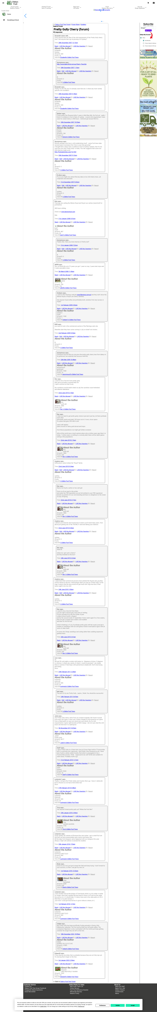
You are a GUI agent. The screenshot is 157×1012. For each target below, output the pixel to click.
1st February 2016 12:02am (69, 871)
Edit (63, 71)
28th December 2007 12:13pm (68, 43)
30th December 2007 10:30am (70, 122)
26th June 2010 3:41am (68, 637)
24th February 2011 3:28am (67, 672)
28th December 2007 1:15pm (70, 68)
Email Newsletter (30, 992)
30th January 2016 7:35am (67, 844)
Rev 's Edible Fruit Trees (68, 409)
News (117, 993)
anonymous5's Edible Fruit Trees (73, 374)
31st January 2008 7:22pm (69, 245)
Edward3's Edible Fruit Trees (69, 977)
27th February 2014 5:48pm (67, 788)
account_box (154, 3)
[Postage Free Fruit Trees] (148, 54)
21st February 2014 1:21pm (69, 760)
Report (90, 46)
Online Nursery (74, 988)
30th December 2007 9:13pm (68, 155)
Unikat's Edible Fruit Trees (71, 949)
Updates (83, 24)
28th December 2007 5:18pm (68, 94)
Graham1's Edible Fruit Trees (72, 320)
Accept (133, 1005)
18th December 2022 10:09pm (70, 934)
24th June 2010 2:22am (68, 558)
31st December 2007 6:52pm (70, 182)
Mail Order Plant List (76, 986)
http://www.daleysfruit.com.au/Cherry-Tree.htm (71, 64)
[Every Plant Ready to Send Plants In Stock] (148, 79)
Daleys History (120, 990)
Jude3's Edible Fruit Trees (68, 743)
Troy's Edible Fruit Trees (70, 829)
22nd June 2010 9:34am (66, 466)
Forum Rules (76, 24)
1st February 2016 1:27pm (67, 904)
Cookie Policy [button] (43, 1006)
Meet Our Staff (120, 986)
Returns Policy (74, 993)
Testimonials (119, 992)
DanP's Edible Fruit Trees (70, 774)
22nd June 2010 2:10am (66, 393)
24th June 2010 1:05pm (66, 589)
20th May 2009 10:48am (68, 360)
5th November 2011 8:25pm (67, 728)
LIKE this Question (79, 46)
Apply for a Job (120, 988)
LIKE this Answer (65, 46)
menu (3, 3)
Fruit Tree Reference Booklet (79, 990)
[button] (101, 21)
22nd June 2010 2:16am (68, 440)
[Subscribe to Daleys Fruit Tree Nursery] (148, 35)
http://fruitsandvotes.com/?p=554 (65, 152)
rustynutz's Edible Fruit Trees (69, 686)
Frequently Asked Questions (34, 990)
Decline (118, 1005)
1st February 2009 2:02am (69, 305)
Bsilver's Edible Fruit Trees (71, 137)
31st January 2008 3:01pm (67, 219)
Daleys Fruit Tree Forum (62, 24)
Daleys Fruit (16, 3)
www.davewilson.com (68, 212)
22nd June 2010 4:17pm (68, 500)
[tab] (16, 7)
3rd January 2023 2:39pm (67, 960)
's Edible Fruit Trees (69, 82)
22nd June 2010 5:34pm (66, 528)
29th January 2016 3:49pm (69, 813)
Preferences (102, 1005)
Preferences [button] (81, 1006)
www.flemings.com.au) (84, 295)
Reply (56, 46)
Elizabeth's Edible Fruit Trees (69, 57)
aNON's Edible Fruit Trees (68, 288)
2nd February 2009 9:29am (67, 333)
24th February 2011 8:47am (69, 697)
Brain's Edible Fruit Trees (70, 887)
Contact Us (28, 986)
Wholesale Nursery (76, 992)
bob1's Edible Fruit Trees (68, 235)
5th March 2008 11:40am (66, 271)
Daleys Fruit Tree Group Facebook (35, 988)
